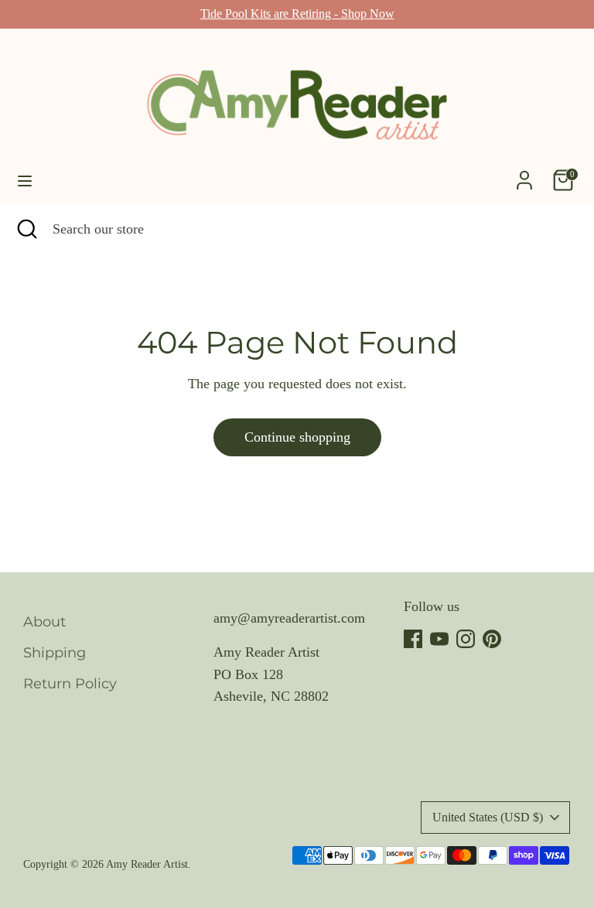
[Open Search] (26, 229)
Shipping (54, 652)
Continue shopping (297, 437)
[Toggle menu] (24, 180)
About (44, 621)
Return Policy (70, 683)
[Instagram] (465, 639)
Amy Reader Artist (147, 864)
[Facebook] (413, 639)
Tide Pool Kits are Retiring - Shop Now (297, 13)
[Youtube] (439, 639)
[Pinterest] (492, 639)
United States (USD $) (487, 817)
